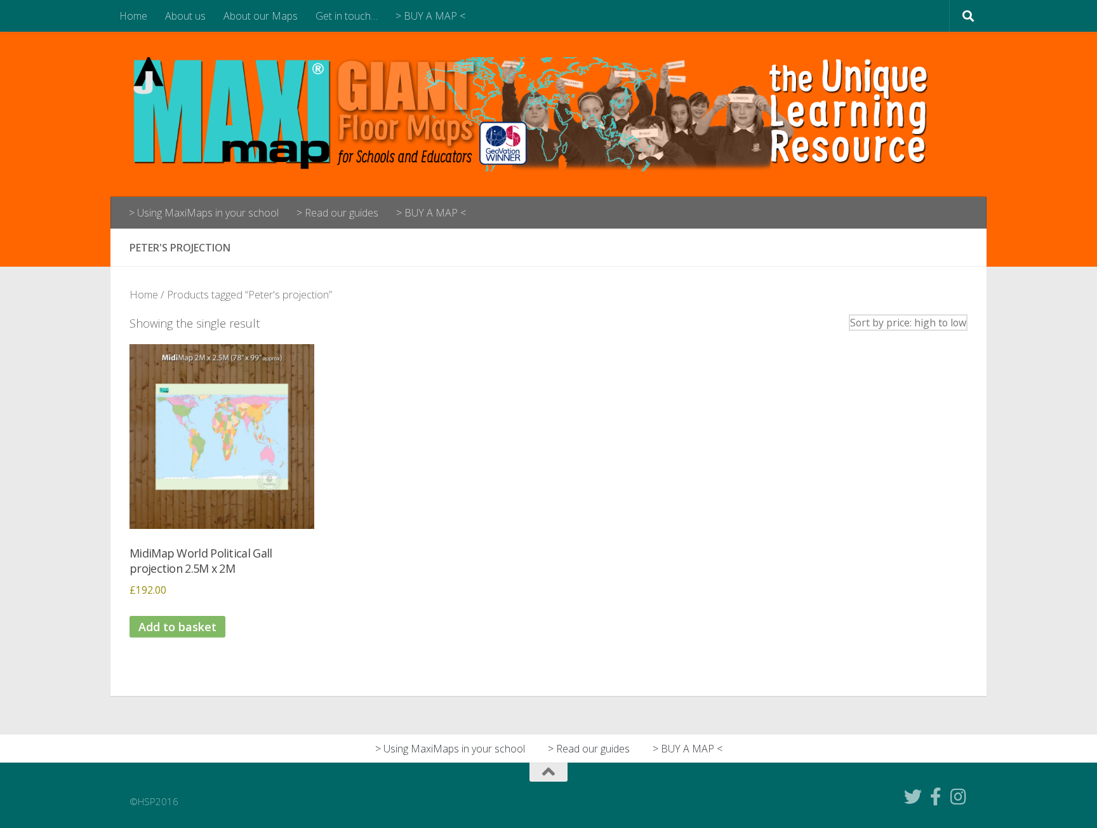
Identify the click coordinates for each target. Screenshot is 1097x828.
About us (185, 16)
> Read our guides (337, 213)
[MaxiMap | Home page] (538, 114)
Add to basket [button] (177, 626)
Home (133, 16)
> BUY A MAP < (430, 16)
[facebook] (936, 797)
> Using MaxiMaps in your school (204, 213)
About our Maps (260, 16)
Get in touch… (347, 16)
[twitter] (913, 797)
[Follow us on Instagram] (958, 797)
